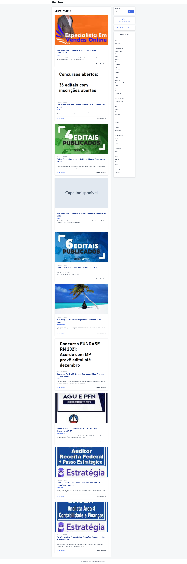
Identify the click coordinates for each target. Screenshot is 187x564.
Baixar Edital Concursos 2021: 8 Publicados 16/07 (77, 268)
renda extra (117, 153)
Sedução (117, 159)
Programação (118, 148)
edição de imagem (119, 98)
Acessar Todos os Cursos (116, 2)
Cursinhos (117, 75)
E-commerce (118, 96)
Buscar (131, 11)
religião (116, 151)
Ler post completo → (61, 63)
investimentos (118, 125)
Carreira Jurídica (119, 48)
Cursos (116, 77)
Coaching (117, 59)
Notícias (117, 140)
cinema (116, 56)
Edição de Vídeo (119, 101)
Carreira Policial (118, 51)
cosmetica (117, 69)
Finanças (117, 111)
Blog (116, 46)
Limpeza (117, 127)
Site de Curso (57, 2)
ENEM (116, 106)
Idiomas (117, 119)
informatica (117, 122)
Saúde (116, 156)
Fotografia (117, 114)
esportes (117, 109)
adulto (116, 38)
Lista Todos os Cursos (129, 2)
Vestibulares (118, 175)
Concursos (117, 61)
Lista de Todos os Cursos (125, 28)
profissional (117, 146)
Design (116, 85)
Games (116, 117)
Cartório (117, 53)
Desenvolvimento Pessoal (121, 82)
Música (116, 138)
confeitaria (117, 64)
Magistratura (118, 130)
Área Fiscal (117, 43)
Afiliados (117, 40)
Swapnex (117, 161)
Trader (116, 167)
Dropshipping (118, 93)
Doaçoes (117, 90)
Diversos (117, 88)
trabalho (117, 164)
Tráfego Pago (118, 169)
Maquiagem (118, 132)
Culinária (117, 72)
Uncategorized (118, 172)
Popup (116, 143)
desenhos (117, 80)
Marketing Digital (119, 135)
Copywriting (117, 67)
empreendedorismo (119, 103)
